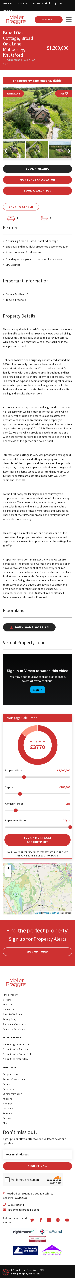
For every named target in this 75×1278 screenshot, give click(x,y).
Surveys (7, 1118)
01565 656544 (15, 1204)
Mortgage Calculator (37, 179)
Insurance (8, 1108)
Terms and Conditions (14, 1029)
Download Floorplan (31, 627)
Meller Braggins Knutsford (16, 1049)
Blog (5, 1123)
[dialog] (5, 1272)
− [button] (8, 874)
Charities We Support (13, 1014)
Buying (6, 1084)
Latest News (22, 3)
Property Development (14, 1079)
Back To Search (21, 206)
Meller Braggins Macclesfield (17, 1054)
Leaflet (38, 912)
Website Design (11, 1273)
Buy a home (8, 1089)
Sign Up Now (37, 1166)
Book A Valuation (37, 190)
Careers (7, 999)
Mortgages (8, 1103)
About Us (7, 3)
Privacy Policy (9, 1019)
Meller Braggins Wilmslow (15, 1059)
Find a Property (10, 994)
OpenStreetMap (51, 912)
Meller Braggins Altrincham (16, 1044)
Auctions (7, 1098)
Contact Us (48, 19)
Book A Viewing (37, 168)
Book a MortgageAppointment (37, 840)
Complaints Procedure (14, 1024)
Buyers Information (12, 1093)
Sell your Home (10, 1074)
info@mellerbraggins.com (23, 1209)
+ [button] (8, 868)
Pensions (7, 1113)
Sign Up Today (37, 951)
